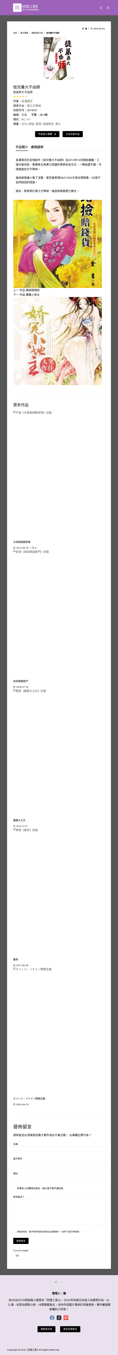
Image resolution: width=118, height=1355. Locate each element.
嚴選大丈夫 (19, 820)
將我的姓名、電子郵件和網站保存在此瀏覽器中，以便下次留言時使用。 (49, 1231)
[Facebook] (52, 1317)
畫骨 (15, 959)
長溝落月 (27, 101)
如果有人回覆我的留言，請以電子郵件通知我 (40, 1188)
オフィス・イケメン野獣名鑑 (29, 1098)
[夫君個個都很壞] (59, 474)
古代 (24, 124)
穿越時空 (48, 124)
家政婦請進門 (20, 681)
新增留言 (18, 1196)
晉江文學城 (34, 106)
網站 (15, 1173)
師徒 (31, 124)
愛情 (38, 124)
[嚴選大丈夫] (59, 752)
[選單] (108, 8)
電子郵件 (17, 1158)
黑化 (58, 124)
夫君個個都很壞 (21, 542)
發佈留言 (21, 1240)
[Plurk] (66, 1317)
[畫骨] (59, 891)
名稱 (15, 1144)
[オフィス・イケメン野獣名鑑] (59, 1030)
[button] (47, 134)
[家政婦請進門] (59, 613)
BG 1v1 (26, 119)
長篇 (24, 115)
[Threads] (59, 1317)
